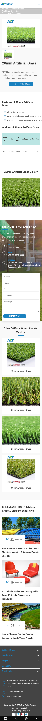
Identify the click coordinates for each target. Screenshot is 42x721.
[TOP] (37, 718)
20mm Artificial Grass (12, 13)
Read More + (32, 539)
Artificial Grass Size (11, 11)
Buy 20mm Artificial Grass (21, 84)
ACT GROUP (17, 705)
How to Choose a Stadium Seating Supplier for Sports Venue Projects (17, 636)
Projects (5, 660)
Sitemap (15, 708)
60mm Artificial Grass (21, 488)
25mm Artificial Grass (21, 449)
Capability (6, 666)
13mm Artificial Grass (21, 371)
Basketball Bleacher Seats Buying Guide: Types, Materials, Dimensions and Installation (20, 595)
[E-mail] (5, 718)
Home (7, 9)
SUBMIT (15, 315)
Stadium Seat (8, 655)
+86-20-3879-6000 (16, 255)
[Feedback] (26, 718)
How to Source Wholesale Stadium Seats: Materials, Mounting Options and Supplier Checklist (20, 552)
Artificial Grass (18, 9)
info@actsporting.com (17, 247)
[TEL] (15, 718)
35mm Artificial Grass (21, 410)
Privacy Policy (23, 708)
